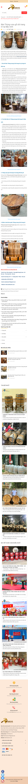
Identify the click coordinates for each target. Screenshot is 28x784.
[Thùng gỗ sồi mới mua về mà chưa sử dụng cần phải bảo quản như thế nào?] (4, 369)
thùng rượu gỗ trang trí (5, 291)
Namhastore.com (8, 737)
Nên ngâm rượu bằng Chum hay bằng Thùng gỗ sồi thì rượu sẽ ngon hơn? (14, 320)
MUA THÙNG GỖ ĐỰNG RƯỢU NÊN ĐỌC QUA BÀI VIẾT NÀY (14, 508)
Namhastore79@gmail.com (9, 735)
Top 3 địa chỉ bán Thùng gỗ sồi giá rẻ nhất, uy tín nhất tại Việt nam (14, 312)
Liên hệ (3, 343)
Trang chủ (4, 330)
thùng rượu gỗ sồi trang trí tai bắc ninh (19, 289)
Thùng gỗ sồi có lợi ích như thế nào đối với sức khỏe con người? (14, 324)
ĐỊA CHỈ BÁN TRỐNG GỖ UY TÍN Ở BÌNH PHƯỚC (12, 671)
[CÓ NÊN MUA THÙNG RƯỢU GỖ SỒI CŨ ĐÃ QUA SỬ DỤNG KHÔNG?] (14, 401)
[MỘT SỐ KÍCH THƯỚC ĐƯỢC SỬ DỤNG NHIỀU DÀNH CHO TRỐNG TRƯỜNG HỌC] (14, 633)
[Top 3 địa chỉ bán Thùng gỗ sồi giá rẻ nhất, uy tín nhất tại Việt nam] (4, 377)
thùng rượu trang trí (14, 291)
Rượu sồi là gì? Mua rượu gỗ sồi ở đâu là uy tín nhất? (14, 300)
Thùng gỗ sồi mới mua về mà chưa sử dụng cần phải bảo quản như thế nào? (14, 308)
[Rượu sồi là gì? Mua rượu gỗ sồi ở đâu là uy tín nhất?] (4, 352)
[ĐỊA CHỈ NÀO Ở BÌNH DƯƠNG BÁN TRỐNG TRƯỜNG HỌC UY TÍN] (14, 607)
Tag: (3, 289)
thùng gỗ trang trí (7, 289)
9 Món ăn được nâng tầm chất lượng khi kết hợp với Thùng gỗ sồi (14, 316)
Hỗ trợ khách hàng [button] (6, 743)
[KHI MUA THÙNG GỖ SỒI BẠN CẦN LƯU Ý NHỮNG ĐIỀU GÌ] (14, 464)
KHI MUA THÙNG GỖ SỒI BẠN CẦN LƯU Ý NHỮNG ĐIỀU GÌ (14, 475)
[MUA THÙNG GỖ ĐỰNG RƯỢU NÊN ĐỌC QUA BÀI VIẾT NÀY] (14, 494)
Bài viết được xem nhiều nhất (11, 543)
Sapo (17, 781)
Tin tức (3, 340)
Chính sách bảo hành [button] (7, 740)
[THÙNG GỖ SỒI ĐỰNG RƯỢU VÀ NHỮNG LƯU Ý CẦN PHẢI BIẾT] (14, 523)
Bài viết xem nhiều (6, 347)
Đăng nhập (16, 1)
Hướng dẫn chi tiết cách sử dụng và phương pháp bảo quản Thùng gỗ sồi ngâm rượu (14, 304)
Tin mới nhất (5, 385)
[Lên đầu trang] (26, 778)
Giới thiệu (4, 333)
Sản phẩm (4, 336)
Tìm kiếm (24, 12)
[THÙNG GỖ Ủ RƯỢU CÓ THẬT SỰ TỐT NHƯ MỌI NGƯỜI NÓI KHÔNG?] (14, 433)
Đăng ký (11, 1)
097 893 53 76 (12, 712)
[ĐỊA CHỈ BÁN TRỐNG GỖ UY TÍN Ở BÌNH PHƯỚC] (14, 661)
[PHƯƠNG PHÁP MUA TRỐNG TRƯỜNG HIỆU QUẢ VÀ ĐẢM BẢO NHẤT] (14, 582)
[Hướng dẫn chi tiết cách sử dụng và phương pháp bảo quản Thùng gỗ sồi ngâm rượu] (4, 360)
